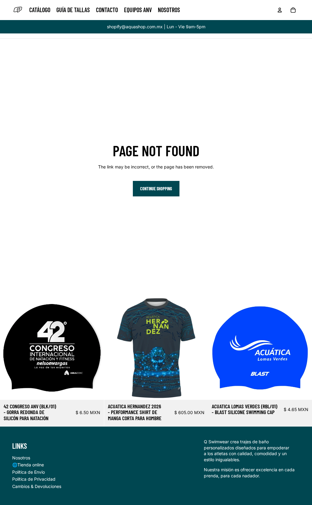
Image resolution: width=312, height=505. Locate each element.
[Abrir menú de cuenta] (279, 10)
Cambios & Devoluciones (36, 486)
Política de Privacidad (33, 479)
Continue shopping (156, 188)
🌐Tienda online (28, 464)
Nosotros (21, 457)
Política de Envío (28, 472)
